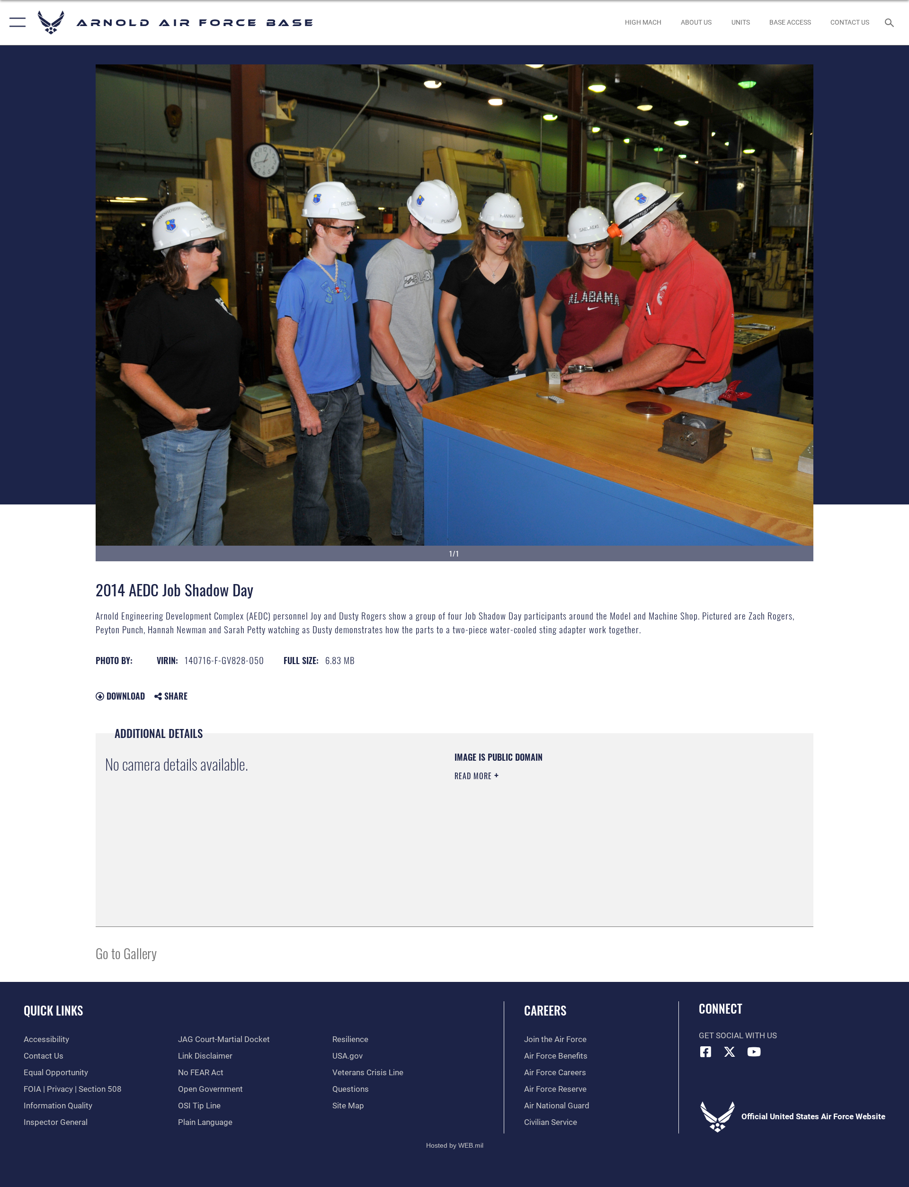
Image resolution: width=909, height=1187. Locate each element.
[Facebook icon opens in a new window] (706, 1051)
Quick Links (53, 1010)
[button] (15, 22)
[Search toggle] (890, 22)
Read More (474, 776)
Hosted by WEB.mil (454, 1145)
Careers (545, 1010)
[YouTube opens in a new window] (754, 1051)
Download (124, 696)
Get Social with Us (738, 1035)
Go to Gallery (126, 953)
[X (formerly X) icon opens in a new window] (729, 1051)
